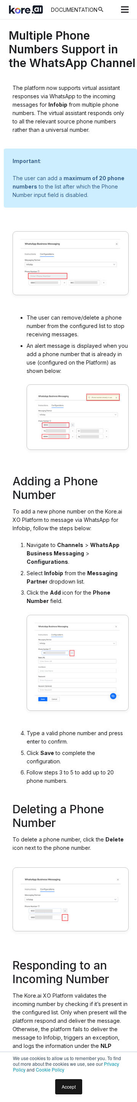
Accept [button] (69, 1086)
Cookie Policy (50, 1069)
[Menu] (124, 9)
